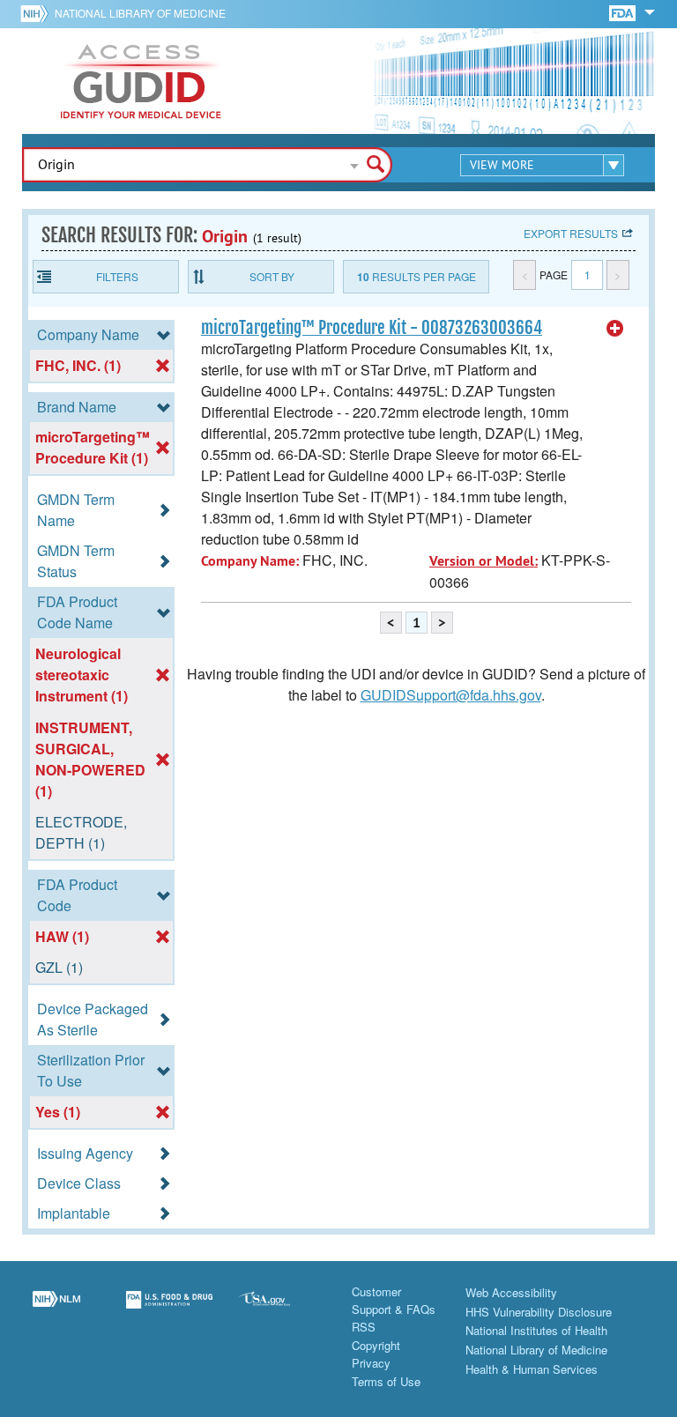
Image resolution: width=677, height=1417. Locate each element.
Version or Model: (483, 561)
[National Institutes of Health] (37, 13)
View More (502, 165)
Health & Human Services (531, 1369)
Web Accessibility (511, 1292)
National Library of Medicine (140, 12)
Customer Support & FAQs (393, 1300)
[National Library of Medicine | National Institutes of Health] (56, 1310)
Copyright (376, 1345)
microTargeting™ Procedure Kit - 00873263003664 (371, 327)
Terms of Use (386, 1381)
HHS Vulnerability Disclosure (538, 1311)
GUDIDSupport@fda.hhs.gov (451, 695)
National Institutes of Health (536, 1330)
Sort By (271, 276)
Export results (571, 233)
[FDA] (623, 11)
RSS (364, 1326)
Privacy (371, 1362)
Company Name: (250, 561)
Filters (117, 276)
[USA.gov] (282, 1310)
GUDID (141, 81)
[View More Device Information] (615, 329)
